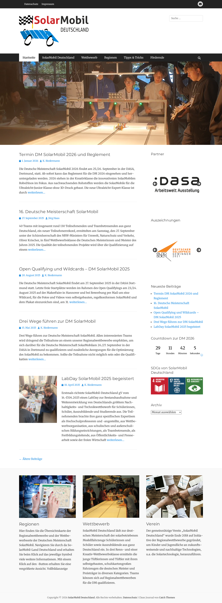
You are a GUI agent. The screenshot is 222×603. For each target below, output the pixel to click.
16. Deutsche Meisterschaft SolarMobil (58, 211)
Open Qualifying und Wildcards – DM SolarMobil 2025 (74, 269)
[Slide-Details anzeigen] (177, 251)
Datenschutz (31, 4)
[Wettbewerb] (111, 497)
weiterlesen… (36, 192)
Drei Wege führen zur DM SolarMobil (57, 321)
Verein (153, 524)
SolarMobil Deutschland (58, 57)
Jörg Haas (53, 218)
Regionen (110, 57)
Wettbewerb (89, 57)
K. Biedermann (51, 161)
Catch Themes (167, 597)
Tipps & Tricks (133, 57)
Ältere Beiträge (30, 459)
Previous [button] (155, 184)
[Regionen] (47, 497)
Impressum (48, 4)
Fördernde (157, 57)
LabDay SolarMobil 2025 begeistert (98, 378)
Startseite (29, 57)
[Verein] (174, 497)
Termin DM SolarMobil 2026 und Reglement (64, 154)
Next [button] (198, 184)
